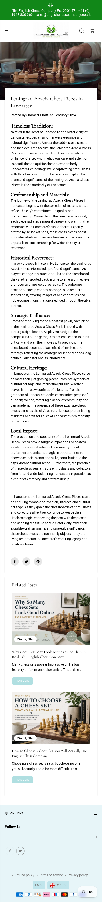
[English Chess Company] (51, 30)
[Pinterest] (38, 561)
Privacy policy (78, 875)
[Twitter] (26, 561)
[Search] (81, 31)
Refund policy (24, 875)
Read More (22, 681)
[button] (7, 30)
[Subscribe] (95, 837)
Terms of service (51, 875)
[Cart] (92, 31)
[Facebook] (15, 561)
